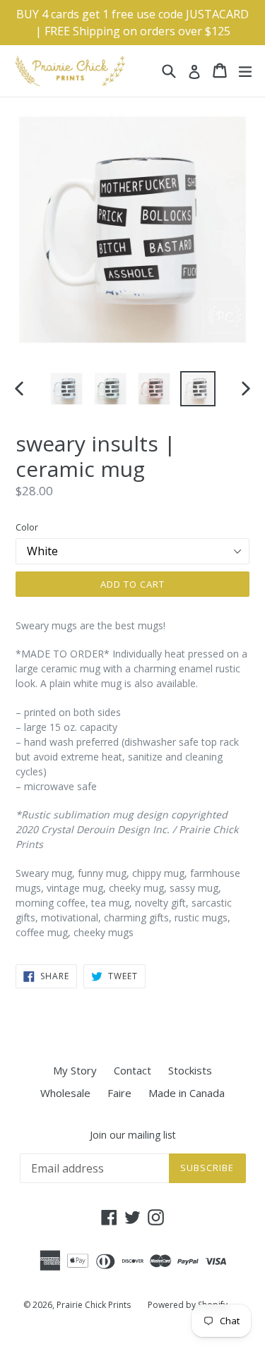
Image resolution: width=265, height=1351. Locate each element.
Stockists (190, 1070)
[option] (66, 389)
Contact (132, 1070)
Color (27, 527)
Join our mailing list (133, 1135)
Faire (119, 1093)
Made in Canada (186, 1093)
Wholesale (65, 1093)
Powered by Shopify (188, 1305)
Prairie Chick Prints (94, 1305)
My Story (75, 1070)
